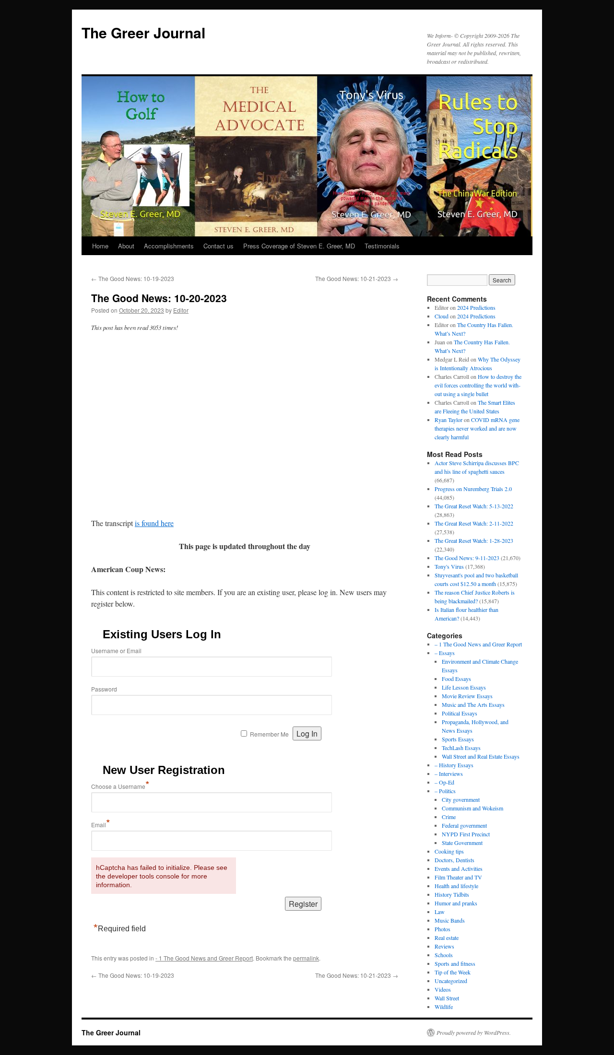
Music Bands (450, 920)
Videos (443, 989)
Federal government (464, 825)
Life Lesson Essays (464, 687)
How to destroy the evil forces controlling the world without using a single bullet (478, 385)
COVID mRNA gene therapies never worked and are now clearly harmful (477, 428)
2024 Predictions (476, 307)
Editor (181, 310)
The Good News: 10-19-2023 (132, 278)
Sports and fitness (455, 963)
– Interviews (449, 773)
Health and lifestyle (456, 886)
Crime (449, 817)
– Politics (445, 791)
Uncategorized (451, 981)
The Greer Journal (143, 32)
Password (104, 689)
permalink (306, 958)
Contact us (218, 245)
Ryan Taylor (448, 419)
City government (461, 799)
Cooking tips (449, 851)
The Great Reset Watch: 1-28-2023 (474, 540)
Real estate (447, 937)
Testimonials (382, 245)
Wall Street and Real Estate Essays (481, 756)
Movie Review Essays (467, 696)
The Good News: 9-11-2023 (467, 558)
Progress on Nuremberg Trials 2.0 (473, 488)
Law (440, 911)
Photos (442, 929)
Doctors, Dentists (454, 860)
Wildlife (444, 1006)
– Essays (445, 652)
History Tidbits (452, 894)
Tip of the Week (453, 972)
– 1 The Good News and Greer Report (478, 644)
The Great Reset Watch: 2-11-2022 (474, 523)
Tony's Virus (449, 566)
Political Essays (459, 713)
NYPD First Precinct (466, 834)
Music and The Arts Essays (473, 704)
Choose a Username (120, 786)
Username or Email (116, 650)
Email (100, 825)
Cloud (442, 316)
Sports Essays (458, 739)
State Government (462, 842)
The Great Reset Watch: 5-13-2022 (474, 506)
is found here (154, 523)
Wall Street (447, 998)
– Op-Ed (444, 782)
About (126, 245)
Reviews (444, 946)
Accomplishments (169, 245)
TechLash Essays (461, 747)
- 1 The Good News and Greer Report (204, 958)
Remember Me (269, 734)
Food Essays (456, 678)
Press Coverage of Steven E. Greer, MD (299, 245)
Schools (444, 955)
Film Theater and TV (458, 877)
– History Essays (454, 765)
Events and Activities (459, 868)
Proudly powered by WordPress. (474, 1032)
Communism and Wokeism (472, 808)
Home (100, 245)
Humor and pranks (456, 903)
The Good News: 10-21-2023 (356, 278)
